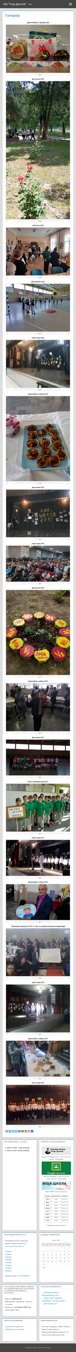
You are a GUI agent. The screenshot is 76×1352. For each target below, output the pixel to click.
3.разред (8, 1257)
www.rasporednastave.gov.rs (14, 1246)
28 (60, 1261)
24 (44, 1261)
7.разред (8, 1268)
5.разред (8, 1262)
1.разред (8, 1251)
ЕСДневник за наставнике (14, 1329)
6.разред (8, 1265)
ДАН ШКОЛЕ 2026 (50, 1304)
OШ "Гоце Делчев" (14, 4)
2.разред (8, 1254)
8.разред (8, 1271)
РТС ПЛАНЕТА (23, 1276)
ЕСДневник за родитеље (14, 1327)
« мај (43, 1267)
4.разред (8, 1260)
